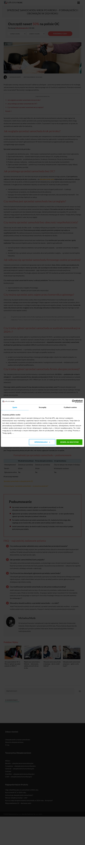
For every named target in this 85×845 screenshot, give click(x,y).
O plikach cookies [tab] (70, 407)
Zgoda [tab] (14, 407)
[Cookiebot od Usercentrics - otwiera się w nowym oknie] (73, 401)
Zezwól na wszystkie (69, 442)
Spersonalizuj (40, 442)
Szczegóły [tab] (42, 407)
